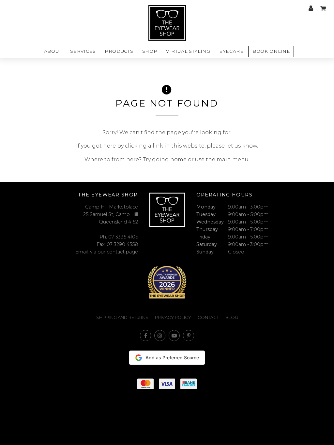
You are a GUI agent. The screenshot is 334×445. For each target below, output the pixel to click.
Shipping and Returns (122, 317)
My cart (323, 8)
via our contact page (114, 252)
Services (83, 51)
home (178, 159)
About (52, 51)
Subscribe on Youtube (174, 335)
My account (311, 8)
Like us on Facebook (145, 335)
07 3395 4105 (123, 237)
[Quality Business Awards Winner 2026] (167, 282)
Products (119, 51)
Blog (231, 317)
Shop (150, 51)
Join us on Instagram (159, 335)
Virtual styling (188, 51)
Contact (208, 317)
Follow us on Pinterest (188, 335)
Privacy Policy (173, 317)
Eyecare (231, 51)
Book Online (271, 51)
